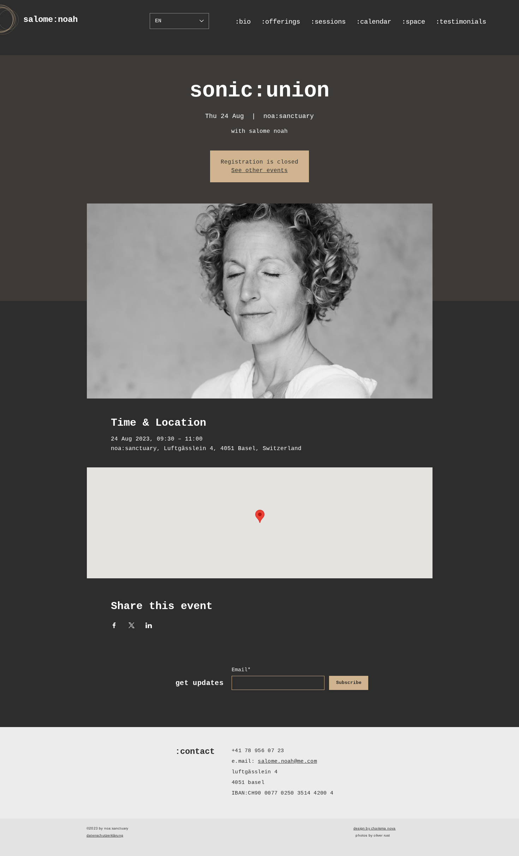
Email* (241, 670)
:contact (195, 751)
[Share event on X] (131, 625)
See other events (259, 170)
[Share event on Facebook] (114, 625)
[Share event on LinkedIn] (148, 625)
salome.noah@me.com (287, 761)
